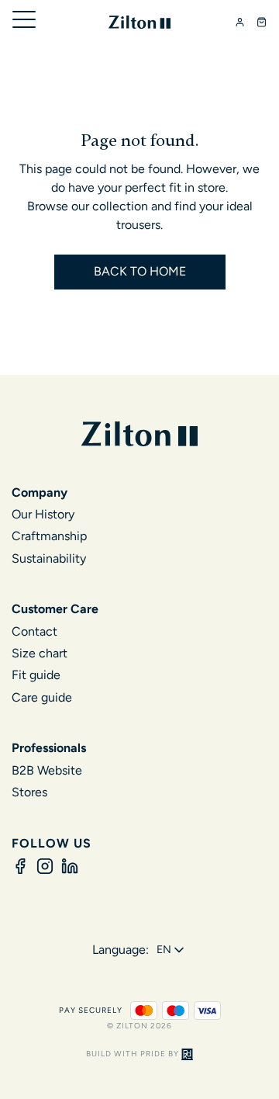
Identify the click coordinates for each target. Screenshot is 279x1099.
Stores (29, 792)
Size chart (39, 653)
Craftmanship (49, 536)
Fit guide (36, 674)
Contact (34, 631)
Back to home (140, 271)
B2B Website (47, 770)
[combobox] (172, 950)
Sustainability (49, 558)
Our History (43, 514)
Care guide (42, 697)
